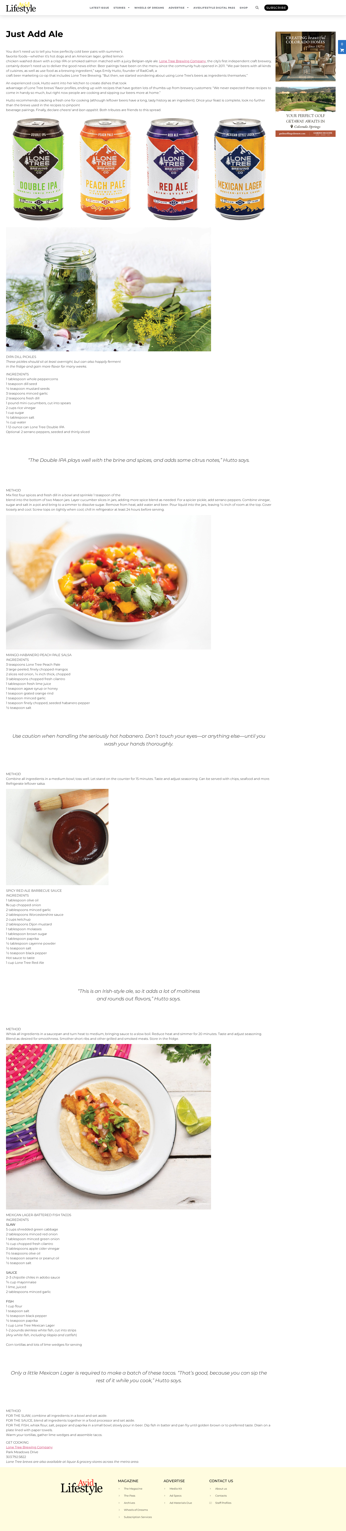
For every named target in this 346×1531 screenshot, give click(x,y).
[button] (257, 8)
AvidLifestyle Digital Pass (214, 7)
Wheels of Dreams (149, 7)
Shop (244, 7)
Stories (120, 7)
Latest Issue (99, 7)
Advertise (177, 7)
